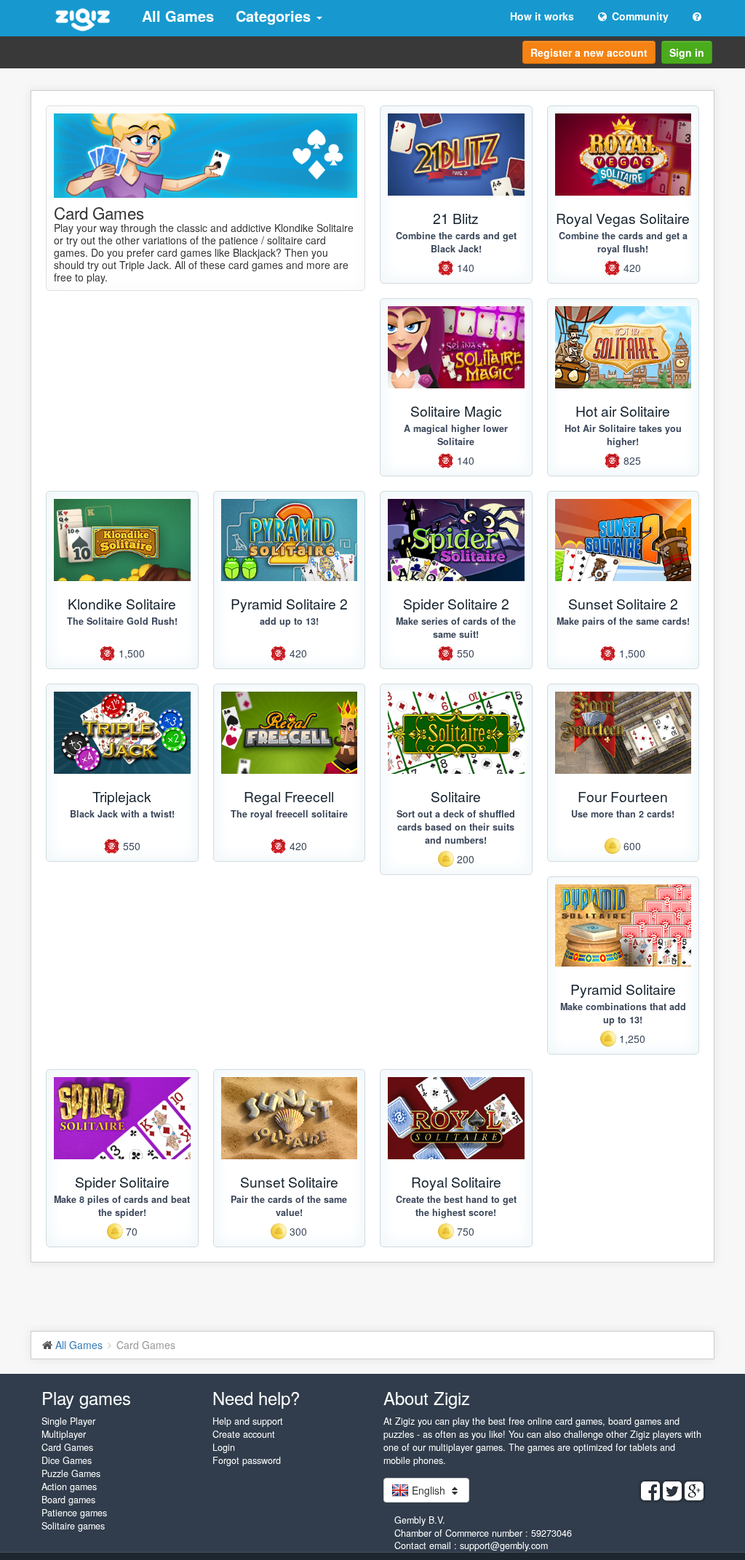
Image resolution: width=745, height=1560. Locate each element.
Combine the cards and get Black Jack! (456, 242)
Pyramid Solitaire (623, 989)
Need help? (256, 1397)
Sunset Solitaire (289, 1181)
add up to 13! (289, 621)
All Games (178, 15)
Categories (275, 15)
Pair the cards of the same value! (289, 1206)
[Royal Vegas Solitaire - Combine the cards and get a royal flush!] (623, 154)
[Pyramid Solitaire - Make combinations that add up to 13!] (623, 925)
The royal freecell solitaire (289, 813)
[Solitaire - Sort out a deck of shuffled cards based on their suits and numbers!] (456, 733)
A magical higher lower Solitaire (456, 435)
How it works (542, 16)
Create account (243, 1434)
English (428, 1490)
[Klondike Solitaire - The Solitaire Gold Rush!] (122, 540)
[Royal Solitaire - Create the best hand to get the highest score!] (456, 1118)
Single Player (68, 1421)
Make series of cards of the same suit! (456, 628)
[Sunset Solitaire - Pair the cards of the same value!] (289, 1118)
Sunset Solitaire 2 (623, 603)
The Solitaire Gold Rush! (122, 621)
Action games (69, 1486)
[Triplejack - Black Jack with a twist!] (122, 733)
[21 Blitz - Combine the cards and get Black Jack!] (456, 154)
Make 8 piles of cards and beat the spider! (122, 1206)
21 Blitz (456, 218)
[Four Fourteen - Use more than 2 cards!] (623, 733)
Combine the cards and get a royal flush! (623, 242)
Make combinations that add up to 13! (623, 1013)
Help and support (247, 1421)
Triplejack (121, 796)
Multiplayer (63, 1434)
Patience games (74, 1512)
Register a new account (589, 52)
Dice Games (66, 1460)
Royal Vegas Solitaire (623, 218)
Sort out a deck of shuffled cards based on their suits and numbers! (456, 827)
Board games (68, 1499)
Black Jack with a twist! (122, 813)
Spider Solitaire (122, 1181)
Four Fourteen (623, 796)
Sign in (686, 52)
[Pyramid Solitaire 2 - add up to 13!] (289, 540)
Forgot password (246, 1460)
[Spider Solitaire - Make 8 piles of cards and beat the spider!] (122, 1118)
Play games (86, 1397)
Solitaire (456, 796)
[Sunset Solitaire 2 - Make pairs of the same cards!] (623, 540)
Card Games (67, 1447)
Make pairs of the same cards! (623, 621)
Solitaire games (73, 1525)
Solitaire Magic (456, 410)
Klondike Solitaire (122, 603)
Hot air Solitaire (622, 410)
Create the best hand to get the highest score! (456, 1206)
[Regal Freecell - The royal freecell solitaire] (289, 733)
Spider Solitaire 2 (456, 603)
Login (223, 1447)
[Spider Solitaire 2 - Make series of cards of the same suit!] (456, 540)
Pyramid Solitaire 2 (289, 603)
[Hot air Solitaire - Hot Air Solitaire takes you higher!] (623, 347)
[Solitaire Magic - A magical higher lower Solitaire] (456, 347)
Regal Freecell (289, 796)
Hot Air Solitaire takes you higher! (623, 435)
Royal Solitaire (456, 1181)
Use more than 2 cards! (622, 813)
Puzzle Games (70, 1473)
